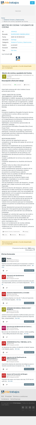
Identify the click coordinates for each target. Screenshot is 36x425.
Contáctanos (5, 399)
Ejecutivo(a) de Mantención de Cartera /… (19, 326)
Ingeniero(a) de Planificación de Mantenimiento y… (16, 358)
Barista (9, 258)
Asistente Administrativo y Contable (18, 292)
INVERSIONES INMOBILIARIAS (20, 34)
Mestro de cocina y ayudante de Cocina (17, 73)
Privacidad (8, 396)
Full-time (14, 50)
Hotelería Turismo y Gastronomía (14, 20)
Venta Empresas (15, 399)
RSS (2, 396)
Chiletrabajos (17, 403)
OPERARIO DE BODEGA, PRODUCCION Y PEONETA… (19, 308)
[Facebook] (23, 407)
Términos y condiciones (20, 396)
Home (3, 18)
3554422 (14, 31)
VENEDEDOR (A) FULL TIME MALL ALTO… (19, 342)
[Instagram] (33, 407)
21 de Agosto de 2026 (13, 261)
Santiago (13, 39)
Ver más (18, 299)
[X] (26, 407)
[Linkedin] (30, 407)
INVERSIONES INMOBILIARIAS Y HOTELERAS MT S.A (20, 75)
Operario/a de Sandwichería (15, 275)
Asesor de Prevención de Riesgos (17, 374)
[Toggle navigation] (32, 2)
